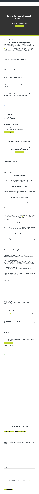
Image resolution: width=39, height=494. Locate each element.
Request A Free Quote (19, 152)
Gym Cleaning (6, 461)
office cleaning (8, 313)
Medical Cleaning (6, 460)
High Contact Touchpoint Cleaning (9, 465)
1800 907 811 (9, 444)
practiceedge (29, 480)
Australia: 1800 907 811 (9, 489)
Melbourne (22, 278)
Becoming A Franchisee (7, 469)
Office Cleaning (6, 459)
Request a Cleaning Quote (9, 431)
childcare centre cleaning (25, 216)
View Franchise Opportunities (20, 431)
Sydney (26, 278)
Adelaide (8, 279)
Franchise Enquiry (6, 452)
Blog (4, 450)
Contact (5, 451)
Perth (28, 278)
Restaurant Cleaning (7, 464)
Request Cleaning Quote (9, 132)
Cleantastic (5, 48)
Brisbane (30, 278)
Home (5, 447)
